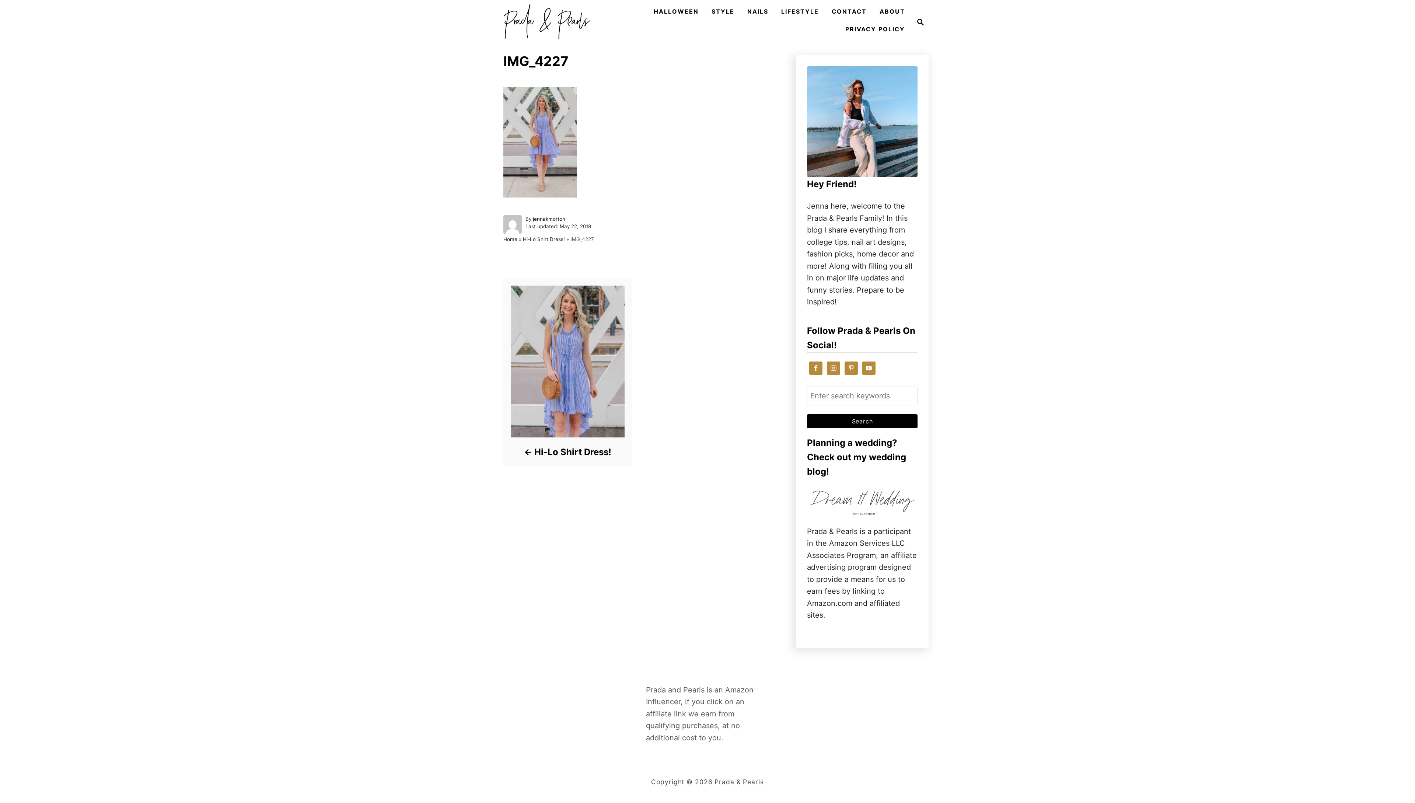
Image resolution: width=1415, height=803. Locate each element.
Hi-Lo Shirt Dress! (544, 239)
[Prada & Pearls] (544, 22)
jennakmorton (549, 219)
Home (510, 239)
